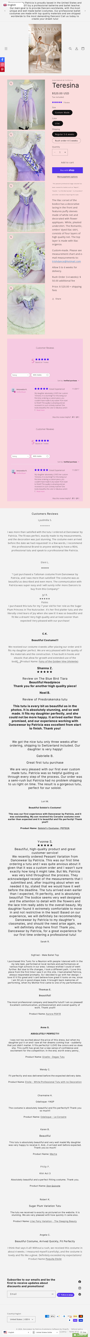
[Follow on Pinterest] (2, 69)
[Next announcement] (85, 10)
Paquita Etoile (54, 1258)
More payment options (67, 177)
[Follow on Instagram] (2, 64)
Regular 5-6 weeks (64, 134)
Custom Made (62, 112)
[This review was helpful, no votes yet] (73, 417)
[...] (19, 661)
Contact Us (81, 1335)
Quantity (56, 147)
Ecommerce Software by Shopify (55, 1329)
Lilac (57, 123)
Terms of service (76, 1332)
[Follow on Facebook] (2, 59)
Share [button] (58, 298)
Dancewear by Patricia (32, 1329)
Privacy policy (60, 1332)
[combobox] (20, 375)
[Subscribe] (52, 1294)
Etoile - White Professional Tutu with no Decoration (53, 1082)
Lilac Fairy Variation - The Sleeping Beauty (53, 1221)
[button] (6, 48)
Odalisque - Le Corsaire (53, 1117)
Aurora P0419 (53, 1014)
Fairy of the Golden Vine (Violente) (58, 661)
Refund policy (77, 1329)
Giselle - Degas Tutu (53, 1057)
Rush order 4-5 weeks (66, 140)
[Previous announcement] (4, 10)
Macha (53, 1154)
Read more (41, 410)
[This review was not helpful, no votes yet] (77, 417)
